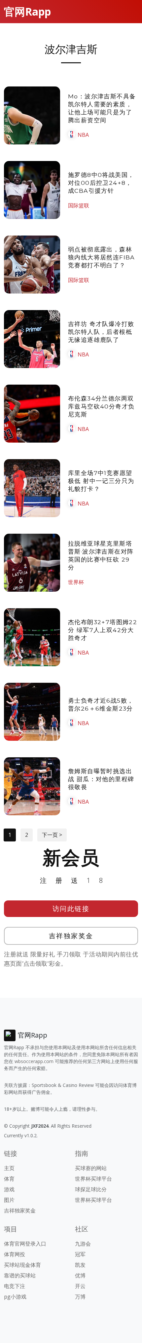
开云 (80, 1286)
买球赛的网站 (91, 1168)
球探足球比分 (91, 1189)
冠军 (80, 1254)
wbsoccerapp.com (34, 1061)
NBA (83, 134)
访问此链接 (71, 908)
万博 (80, 1296)
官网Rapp (27, 11)
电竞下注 (14, 1286)
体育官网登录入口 (25, 1243)
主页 (9, 1168)
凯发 (80, 1264)
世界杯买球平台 (93, 1178)
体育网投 (14, 1254)
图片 (9, 1200)
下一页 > (52, 834)
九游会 (83, 1243)
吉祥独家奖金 (71, 935)
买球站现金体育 (22, 1264)
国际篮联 (78, 205)
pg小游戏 (15, 1296)
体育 (9, 1178)
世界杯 (76, 582)
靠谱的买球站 (20, 1275)
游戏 (9, 1189)
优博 (80, 1275)
